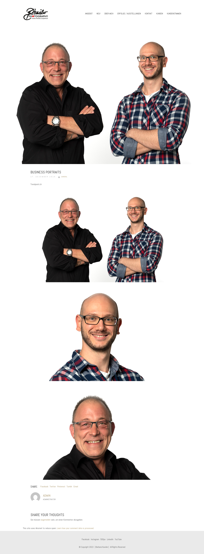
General (64, 177)
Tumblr (69, 486)
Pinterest (61, 486)
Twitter (53, 486)
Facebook (44, 486)
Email (76, 486)
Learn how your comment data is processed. (75, 528)
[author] (35, 497)
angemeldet (46, 519)
